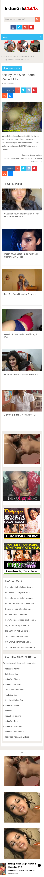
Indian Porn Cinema (13, 716)
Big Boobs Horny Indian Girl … (18, 625)
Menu (5, 37)
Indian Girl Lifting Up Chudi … (18, 592)
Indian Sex (9, 711)
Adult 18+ (12, 56)
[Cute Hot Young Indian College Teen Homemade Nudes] (22, 199)
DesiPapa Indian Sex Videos (17, 737)
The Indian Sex (11, 695)
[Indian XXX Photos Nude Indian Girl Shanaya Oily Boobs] (22, 240)
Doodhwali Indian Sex (14, 700)
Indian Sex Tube (11, 721)
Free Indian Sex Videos (14, 690)
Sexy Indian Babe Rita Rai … (17, 636)
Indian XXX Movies (13, 684)
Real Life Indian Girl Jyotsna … (19, 598)
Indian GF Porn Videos (14, 732)
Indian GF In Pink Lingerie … (17, 631)
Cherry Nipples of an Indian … (18, 609)
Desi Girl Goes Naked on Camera (20, 294)
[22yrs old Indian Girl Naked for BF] (22, 401)
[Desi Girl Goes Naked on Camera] (22, 280)
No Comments (9, 84)
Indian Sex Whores (13, 705)
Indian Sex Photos (12, 679)
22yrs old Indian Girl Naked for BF (20, 414)
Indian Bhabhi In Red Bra (16, 614)
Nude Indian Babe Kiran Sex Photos (21, 374)
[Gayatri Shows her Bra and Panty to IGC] (22, 320)
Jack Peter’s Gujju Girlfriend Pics (20, 647)
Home (3, 56)
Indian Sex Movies (12, 669)
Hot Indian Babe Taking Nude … (19, 587)
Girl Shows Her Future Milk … (18, 642)
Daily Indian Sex (11, 674)
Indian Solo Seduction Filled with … (21, 603)
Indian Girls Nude (25, 56)
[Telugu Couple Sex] (21, 501)
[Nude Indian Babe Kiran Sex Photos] (22, 360)
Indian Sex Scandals (13, 726)
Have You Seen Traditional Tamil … (20, 620)
